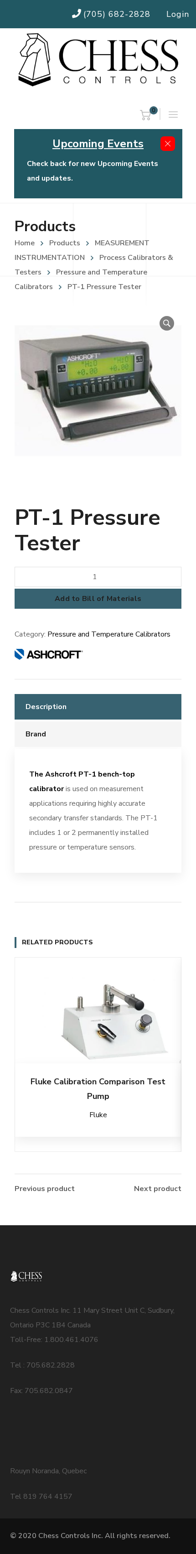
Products (64, 243)
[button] (167, 323)
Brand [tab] (36, 734)
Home (25, 243)
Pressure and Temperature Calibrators (108, 634)
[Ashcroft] (49, 656)
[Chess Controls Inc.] (98, 60)
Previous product (45, 1188)
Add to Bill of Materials (98, 599)
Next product (157, 1188)
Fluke (98, 1115)
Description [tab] (46, 707)
